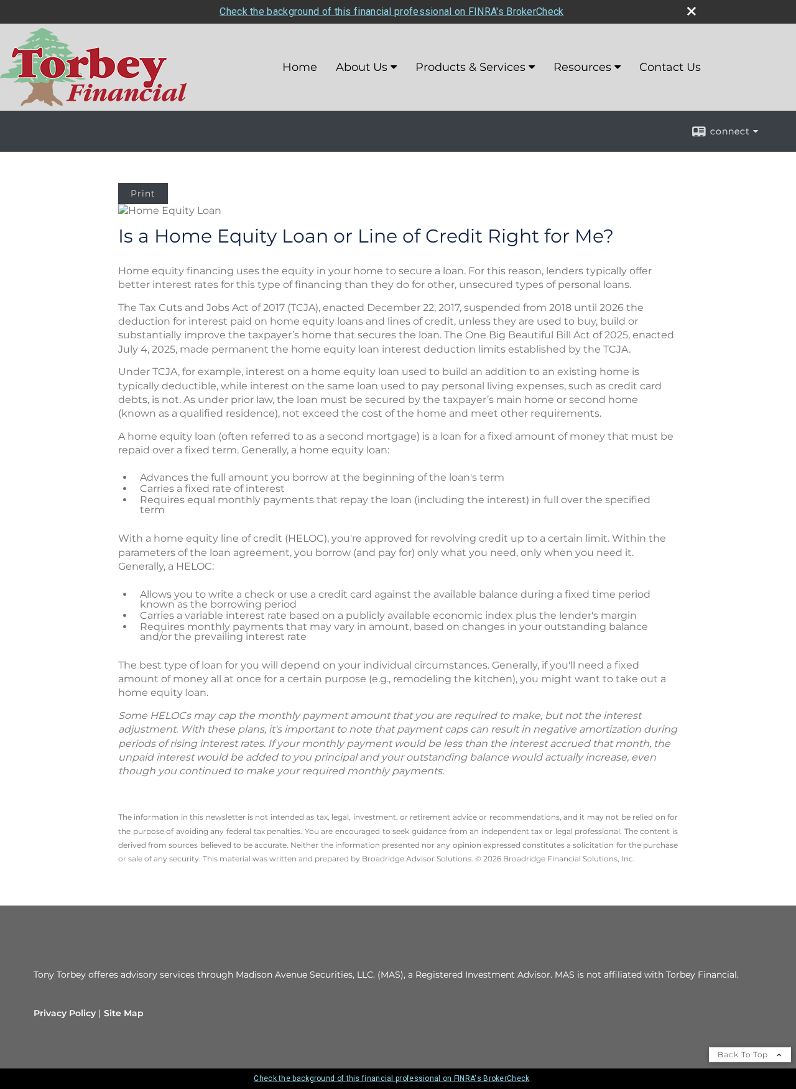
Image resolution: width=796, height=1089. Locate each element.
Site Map (124, 1013)
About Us (361, 67)
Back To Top (744, 1054)
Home (299, 67)
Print (143, 193)
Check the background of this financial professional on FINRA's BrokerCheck (391, 11)
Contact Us (670, 67)
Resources (582, 67)
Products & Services (470, 67)
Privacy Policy (65, 1013)
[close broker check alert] (691, 11)
